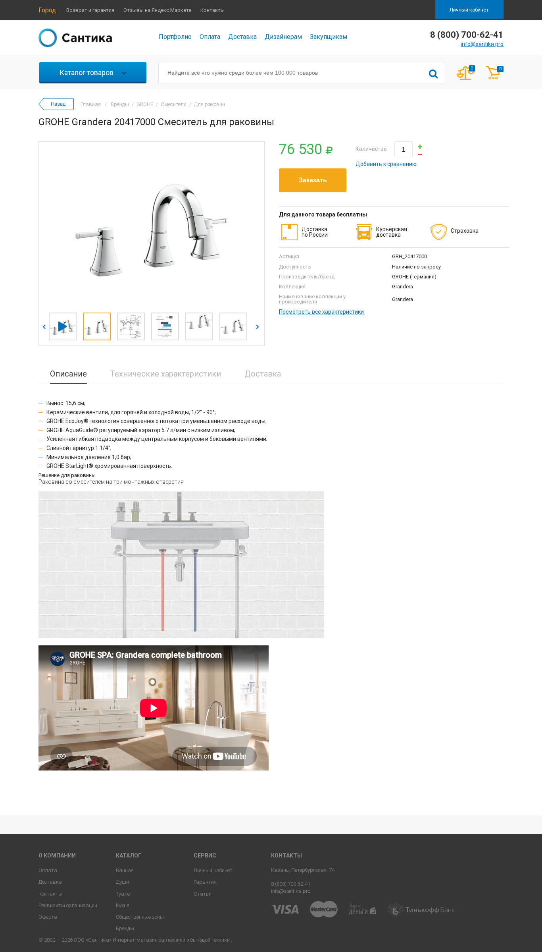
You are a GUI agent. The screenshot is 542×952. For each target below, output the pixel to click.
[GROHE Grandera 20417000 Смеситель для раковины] (151, 225)
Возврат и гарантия (90, 10)
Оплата (210, 37)
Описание (68, 373)
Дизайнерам (283, 37)
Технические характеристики (165, 373)
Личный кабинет (469, 10)
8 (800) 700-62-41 (290, 884)
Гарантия (205, 882)
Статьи (202, 894)
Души (122, 882)
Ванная (125, 870)
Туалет (124, 894)
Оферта (47, 917)
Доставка (242, 37)
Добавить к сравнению (386, 164)
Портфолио (175, 37)
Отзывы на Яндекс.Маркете (157, 10)
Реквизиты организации (67, 905)
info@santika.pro (482, 44)
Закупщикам (328, 37)
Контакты (212, 10)
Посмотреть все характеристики (321, 312)
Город (47, 10)
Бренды (125, 928)
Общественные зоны (140, 917)
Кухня (122, 905)
